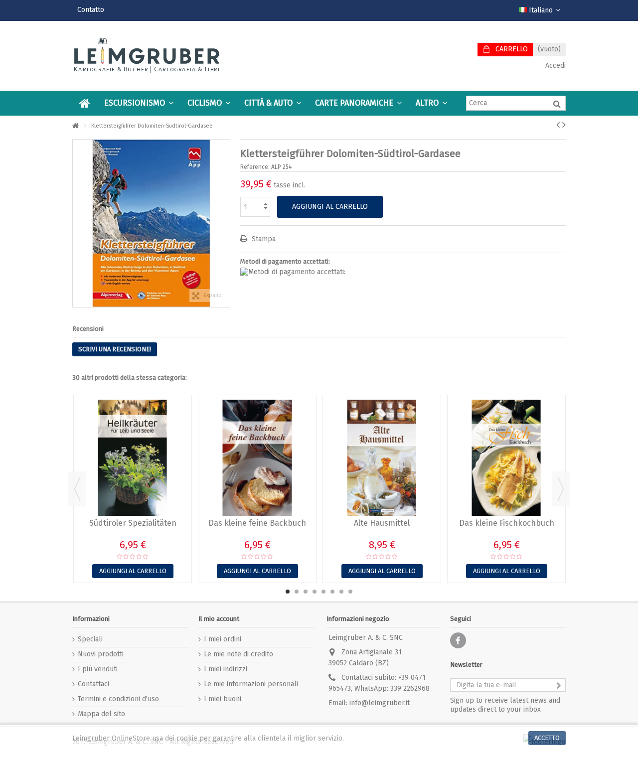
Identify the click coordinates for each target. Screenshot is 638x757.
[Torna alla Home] (75, 126)
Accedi (554, 65)
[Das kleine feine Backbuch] (257, 458)
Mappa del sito (101, 714)
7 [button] (341, 592)
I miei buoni (222, 699)
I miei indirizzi (225, 669)
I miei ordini (222, 639)
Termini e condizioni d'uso (118, 699)
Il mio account (218, 618)
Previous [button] (77, 488)
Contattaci (93, 684)
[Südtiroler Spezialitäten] (132, 458)
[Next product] (564, 125)
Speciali (90, 639)
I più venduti (98, 669)
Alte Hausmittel (382, 523)
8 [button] (350, 592)
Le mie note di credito (238, 654)
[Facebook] (458, 640)
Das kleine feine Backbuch (257, 523)
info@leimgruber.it (379, 703)
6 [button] (332, 592)
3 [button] (306, 592)
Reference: (255, 166)
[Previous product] (558, 125)
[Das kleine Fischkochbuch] (506, 458)
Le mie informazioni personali (251, 684)
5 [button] (323, 592)
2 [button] (297, 592)
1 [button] (288, 592)
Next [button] (561, 488)
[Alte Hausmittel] (381, 458)
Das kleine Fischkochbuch (506, 523)
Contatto (90, 9)
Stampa (263, 239)
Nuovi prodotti (101, 654)
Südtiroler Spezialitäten (132, 523)
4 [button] (315, 592)
